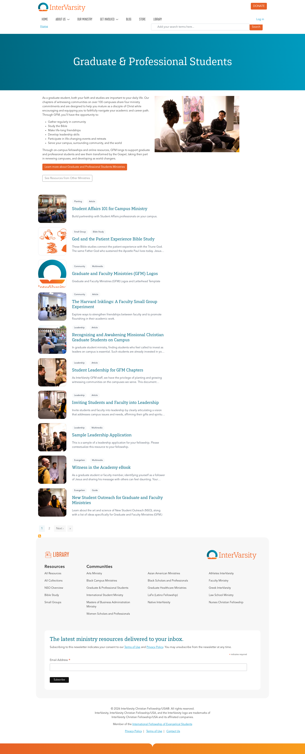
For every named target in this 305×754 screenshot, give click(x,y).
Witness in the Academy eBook (101, 467)
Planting (78, 202)
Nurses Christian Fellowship (226, 602)
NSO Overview (53, 588)
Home (45, 19)
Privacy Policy (154, 647)
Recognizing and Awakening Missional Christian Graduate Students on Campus (118, 337)
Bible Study (98, 232)
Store (142, 19)
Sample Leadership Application (101, 434)
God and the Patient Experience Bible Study (113, 238)
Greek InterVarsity (220, 588)
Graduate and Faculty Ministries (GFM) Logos (115, 273)
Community (79, 266)
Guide (95, 490)
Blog (128, 19)
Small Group (80, 232)
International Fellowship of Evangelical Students (162, 724)
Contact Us (173, 731)
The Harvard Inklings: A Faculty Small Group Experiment (114, 304)
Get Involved (107, 19)
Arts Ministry (94, 573)
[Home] (63, 7)
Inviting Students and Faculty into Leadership (115, 402)
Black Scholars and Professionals (168, 580)
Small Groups (52, 602)
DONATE (259, 6)
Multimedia (97, 266)
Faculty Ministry (218, 580)
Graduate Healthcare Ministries (167, 588)
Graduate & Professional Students (107, 588)
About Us (61, 19)
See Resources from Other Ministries (67, 178)
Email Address (60, 661)
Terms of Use (132, 647)
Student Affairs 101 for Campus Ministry (109, 208)
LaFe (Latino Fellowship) (163, 595)
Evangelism (79, 460)
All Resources (52, 573)
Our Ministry (84, 19)
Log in (260, 19)
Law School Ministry (221, 595)
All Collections (53, 580)
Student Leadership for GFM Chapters (107, 370)
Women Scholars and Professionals (108, 614)
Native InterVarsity (159, 602)
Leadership (79, 328)
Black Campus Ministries (101, 580)
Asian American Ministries (164, 573)
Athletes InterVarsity (221, 573)
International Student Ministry (104, 595)
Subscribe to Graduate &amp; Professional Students (39, 536)
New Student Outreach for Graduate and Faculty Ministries (117, 500)
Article (92, 202)
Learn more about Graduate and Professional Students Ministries (85, 167)
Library (157, 19)
